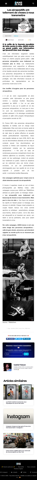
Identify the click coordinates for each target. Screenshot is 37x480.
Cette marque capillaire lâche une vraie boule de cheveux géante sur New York (18, 451)
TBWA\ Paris (16, 35)
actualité (13, 328)
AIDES (16, 328)
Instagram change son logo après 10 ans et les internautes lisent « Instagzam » (18, 427)
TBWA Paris (27, 328)
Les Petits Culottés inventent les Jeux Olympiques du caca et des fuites (16, 402)
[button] (6, 3)
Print (30, 39)
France (20, 328)
